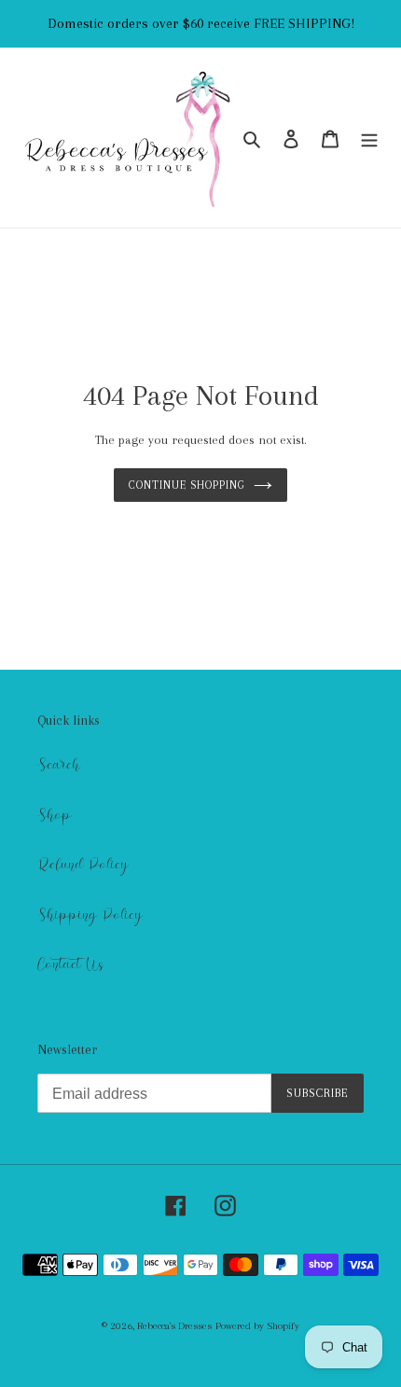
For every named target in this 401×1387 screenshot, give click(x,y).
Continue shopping (186, 485)
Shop (54, 815)
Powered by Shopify (257, 1326)
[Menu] (369, 138)
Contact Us (70, 964)
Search (58, 765)
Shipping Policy (90, 915)
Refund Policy (83, 864)
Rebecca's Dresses (174, 1326)
